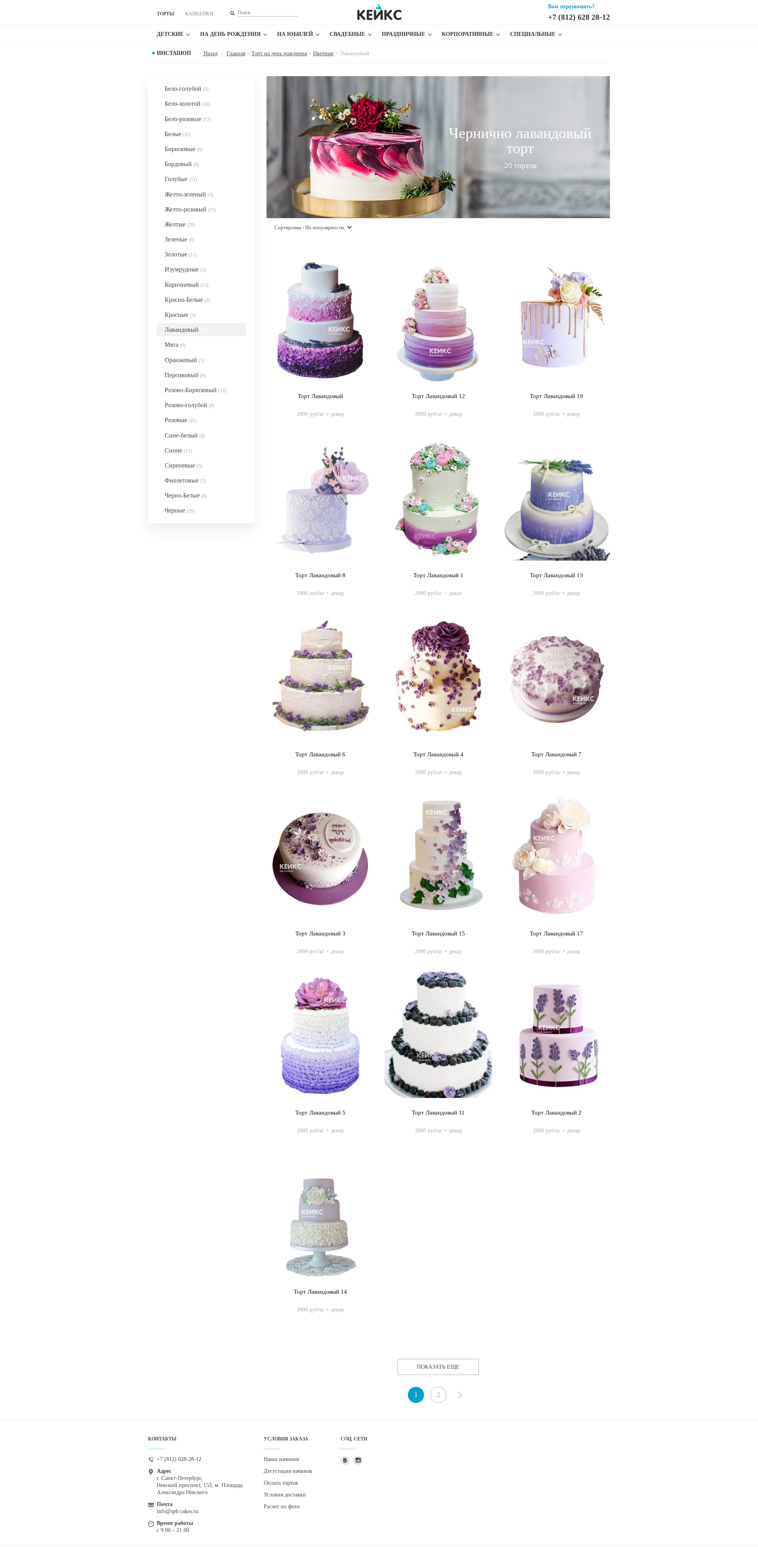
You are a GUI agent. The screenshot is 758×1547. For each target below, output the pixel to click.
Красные (180, 314)
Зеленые (179, 239)
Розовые (181, 420)
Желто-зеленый (189, 194)
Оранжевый (184, 360)
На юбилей (295, 34)
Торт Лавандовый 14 (320, 1292)
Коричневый (186, 284)
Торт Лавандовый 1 (438, 575)
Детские (170, 34)
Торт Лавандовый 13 (556, 575)
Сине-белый (185, 435)
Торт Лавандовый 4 (438, 754)
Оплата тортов (281, 1483)
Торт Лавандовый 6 (320, 754)
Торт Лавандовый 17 (556, 933)
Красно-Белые (187, 299)
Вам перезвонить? (571, 6)
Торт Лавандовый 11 (438, 1112)
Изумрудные (185, 269)
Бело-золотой (187, 103)
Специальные (532, 34)
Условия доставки (285, 1495)
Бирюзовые (184, 149)
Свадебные (347, 34)
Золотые (181, 254)
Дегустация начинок (288, 1471)
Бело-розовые (188, 119)
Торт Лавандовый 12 (438, 396)
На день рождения (230, 34)
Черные (180, 510)
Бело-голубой (186, 88)
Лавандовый (186, 329)
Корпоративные (467, 34)
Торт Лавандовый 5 (320, 1112)
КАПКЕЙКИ (199, 14)
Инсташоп (174, 53)
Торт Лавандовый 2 (556, 1112)
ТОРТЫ (165, 14)
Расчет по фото (282, 1507)
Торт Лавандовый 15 (438, 933)
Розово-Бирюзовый (195, 390)
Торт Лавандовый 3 (320, 933)
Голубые (181, 179)
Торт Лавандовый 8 (320, 575)
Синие (178, 450)
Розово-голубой (189, 405)
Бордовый (182, 164)
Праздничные (403, 34)
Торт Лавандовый (320, 396)
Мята (175, 344)
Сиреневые (183, 465)
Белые (178, 134)
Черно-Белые (186, 495)
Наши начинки (281, 1459)
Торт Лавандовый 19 (556, 396)
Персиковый (185, 375)
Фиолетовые (185, 480)
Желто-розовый (190, 209)
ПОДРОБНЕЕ (320, 406)
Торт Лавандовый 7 (556, 754)
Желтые (180, 224)
